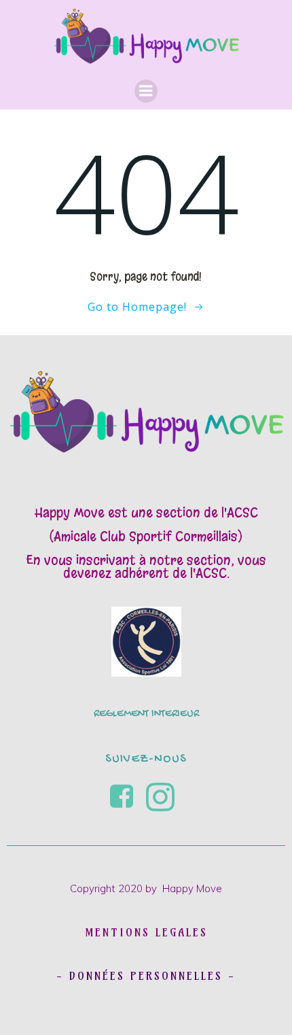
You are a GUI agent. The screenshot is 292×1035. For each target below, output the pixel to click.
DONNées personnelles (146, 976)
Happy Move (192, 888)
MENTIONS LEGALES (146, 932)
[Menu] (146, 91)
